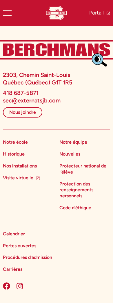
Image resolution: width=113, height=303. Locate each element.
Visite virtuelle (18, 178)
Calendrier (14, 234)
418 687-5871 (21, 92)
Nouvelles (69, 154)
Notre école (15, 142)
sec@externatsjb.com (32, 100)
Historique (14, 154)
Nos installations (20, 166)
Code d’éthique (75, 207)
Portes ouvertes (19, 245)
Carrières (12, 269)
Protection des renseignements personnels (76, 190)
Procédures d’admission (27, 257)
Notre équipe (73, 142)
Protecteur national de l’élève (82, 169)
